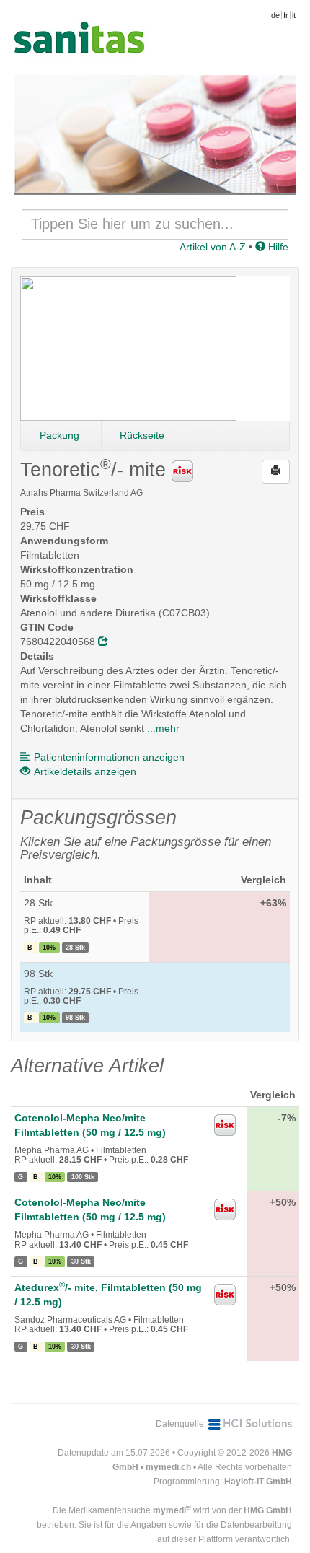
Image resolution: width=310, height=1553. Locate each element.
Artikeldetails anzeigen (85, 771)
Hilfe (276, 247)
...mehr (163, 728)
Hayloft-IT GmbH (258, 1482)
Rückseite (142, 435)
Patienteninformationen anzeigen (109, 757)
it (294, 15)
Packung (59, 435)
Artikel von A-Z (213, 247)
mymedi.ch (168, 1467)
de (275, 15)
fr (285, 15)
